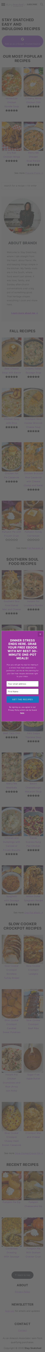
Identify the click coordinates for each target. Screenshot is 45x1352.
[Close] (40, 634)
